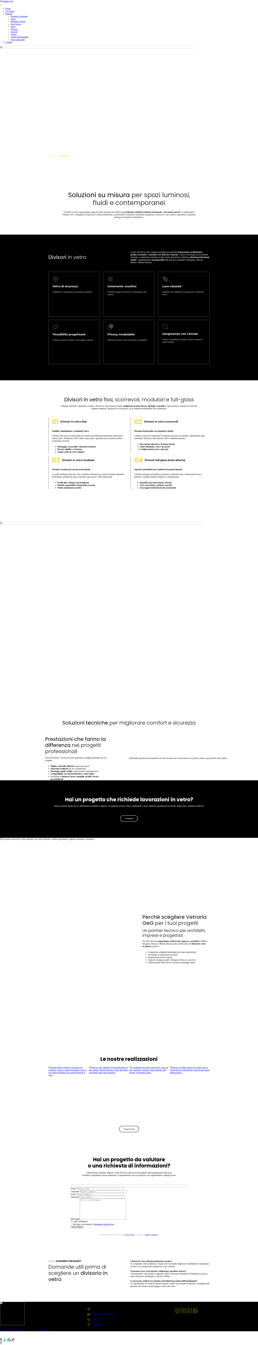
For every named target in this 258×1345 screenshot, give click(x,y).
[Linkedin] (189, 1313)
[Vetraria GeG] (6, 1)
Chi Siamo (9, 11)
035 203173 (97, 1319)
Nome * (74, 1188)
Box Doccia (16, 24)
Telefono (74, 1197)
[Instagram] (183, 1313)
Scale (13, 19)
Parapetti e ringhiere (19, 16)
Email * (74, 1194)
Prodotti (8, 14)
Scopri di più (129, 1129)
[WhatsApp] (195, 1313)
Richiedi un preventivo (129, 684)
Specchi (14, 32)
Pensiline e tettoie (18, 21)
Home (8, 8)
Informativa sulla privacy (103, 1224)
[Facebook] (177, 1313)
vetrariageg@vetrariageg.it (103, 1314)
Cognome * (76, 1191)
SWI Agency (43, 1330)
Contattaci (129, 818)
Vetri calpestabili (18, 40)
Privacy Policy (130, 1235)
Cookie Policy (6, 1330)
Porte (13, 27)
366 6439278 (97, 1324)
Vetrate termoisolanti (19, 37)
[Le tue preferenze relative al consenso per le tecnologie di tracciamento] (4, 1340)
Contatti (8, 42)
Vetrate (14, 34)
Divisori (14, 29)
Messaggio (75, 1219)
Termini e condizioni (151, 1235)
